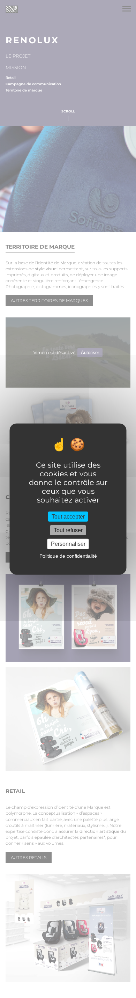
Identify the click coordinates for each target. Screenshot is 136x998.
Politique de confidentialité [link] (68, 555)
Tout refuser (68, 530)
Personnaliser (68, 544)
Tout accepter (68, 517)
